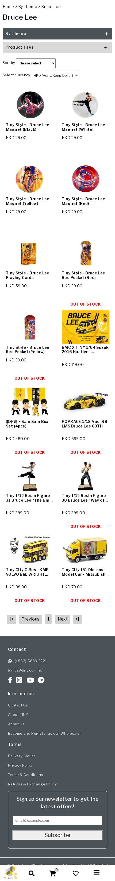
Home (8, 6)
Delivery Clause (22, 756)
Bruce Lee (51, 6)
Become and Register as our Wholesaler (44, 733)
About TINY (18, 714)
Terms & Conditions (25, 775)
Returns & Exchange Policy (32, 784)
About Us (16, 724)
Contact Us (18, 705)
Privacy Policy (20, 765)
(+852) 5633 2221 (31, 661)
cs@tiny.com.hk (28, 670)
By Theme (27, 6)
